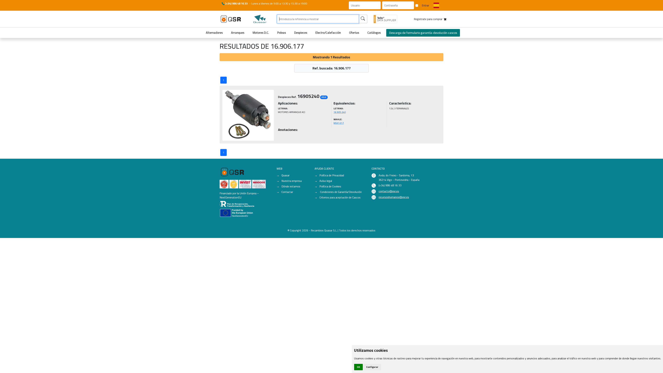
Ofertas (354, 32)
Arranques (237, 32)
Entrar (425, 5)
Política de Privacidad (331, 175)
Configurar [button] (372, 367)
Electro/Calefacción (328, 32)
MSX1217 (339, 123)
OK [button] (358, 367)
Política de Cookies (330, 186)
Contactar (287, 192)
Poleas (281, 32)
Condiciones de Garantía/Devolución (340, 192)
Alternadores (214, 32)
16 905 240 (340, 112)
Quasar (285, 175)
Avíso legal (325, 181)
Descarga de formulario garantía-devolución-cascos (423, 33)
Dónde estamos (290, 186)
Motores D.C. (261, 32)
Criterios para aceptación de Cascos (340, 197)
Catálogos (374, 32)
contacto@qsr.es (389, 191)
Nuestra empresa (291, 181)
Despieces (300, 32)
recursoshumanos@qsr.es (394, 197)
